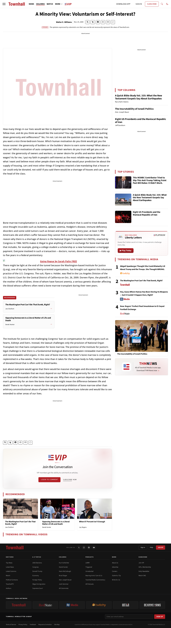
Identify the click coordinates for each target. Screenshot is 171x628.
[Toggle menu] (4, 4)
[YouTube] (94, 548)
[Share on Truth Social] (93, 22)
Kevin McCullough (65, 571)
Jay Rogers (83, 527)
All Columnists (63, 588)
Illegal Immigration (38, 584)
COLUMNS (40, 4)
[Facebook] (89, 548)
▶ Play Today (125, 250)
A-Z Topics (36, 557)
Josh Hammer (63, 584)
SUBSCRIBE (152, 4)
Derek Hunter (46, 527)
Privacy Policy (23, 624)
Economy (35, 575)
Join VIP (160, 547)
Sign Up (159, 616)
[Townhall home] (14, 547)
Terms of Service (11, 624)
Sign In (143, 547)
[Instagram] (84, 548)
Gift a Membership (145, 567)
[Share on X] (88, 22)
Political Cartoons (12, 580)
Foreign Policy (37, 580)
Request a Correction (45, 624)
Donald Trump (37, 571)
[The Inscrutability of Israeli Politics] (141, 336)
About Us (115, 563)
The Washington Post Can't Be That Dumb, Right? (20, 522)
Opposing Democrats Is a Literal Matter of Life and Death (56, 522)
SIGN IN (139, 4)
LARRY (88, 563)
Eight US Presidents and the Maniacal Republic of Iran (140, 120)
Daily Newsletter (144, 571)
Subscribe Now (70, 479)
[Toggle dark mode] (167, 4)
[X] (79, 548)
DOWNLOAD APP (123, 4)
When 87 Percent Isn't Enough (92, 521)
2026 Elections (37, 563)
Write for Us (116, 580)
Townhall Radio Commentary (95, 580)
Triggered (89, 567)
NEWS (31, 4)
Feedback (33, 624)
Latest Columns (11, 571)
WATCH (50, 4)
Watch (8, 575)
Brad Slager (63, 575)
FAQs (151, 547)
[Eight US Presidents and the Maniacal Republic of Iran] (123, 217)
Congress (35, 567)
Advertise (115, 567)
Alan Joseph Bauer (65, 580)
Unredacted (89, 571)
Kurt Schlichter (64, 563)
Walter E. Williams (64, 22)
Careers (114, 571)
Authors (8, 588)
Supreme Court (37, 588)
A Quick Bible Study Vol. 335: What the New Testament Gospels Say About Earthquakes (138, 97)
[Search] (162, 4)
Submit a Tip (116, 575)
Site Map (57, 624)
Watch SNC (142, 575)
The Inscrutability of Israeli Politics (134, 109)
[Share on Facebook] (98, 22)
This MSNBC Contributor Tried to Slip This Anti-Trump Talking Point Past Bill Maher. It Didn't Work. (149, 180)
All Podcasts (90, 584)
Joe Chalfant (9, 527)
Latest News (10, 567)
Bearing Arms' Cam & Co (94, 575)
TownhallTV (10, 584)
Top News (9, 563)
